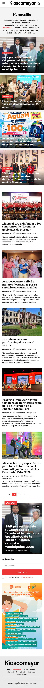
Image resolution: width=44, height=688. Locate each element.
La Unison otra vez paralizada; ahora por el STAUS (18, 342)
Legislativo (34, 28)
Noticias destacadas (20, 30)
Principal (35, 30)
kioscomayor (20, 233)
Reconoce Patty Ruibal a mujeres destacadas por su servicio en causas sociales (19, 284)
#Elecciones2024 (11, 20)
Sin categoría (20, 33)
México (6, 30)
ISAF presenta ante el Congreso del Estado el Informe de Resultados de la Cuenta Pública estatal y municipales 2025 (22, 536)
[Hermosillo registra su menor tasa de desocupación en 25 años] (22, 92)
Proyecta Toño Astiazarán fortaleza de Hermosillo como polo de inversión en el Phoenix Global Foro (22, 404)
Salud (9, 33)
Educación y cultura (14, 25)
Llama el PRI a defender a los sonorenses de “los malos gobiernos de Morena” (21, 226)
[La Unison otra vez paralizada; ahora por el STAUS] (22, 322)
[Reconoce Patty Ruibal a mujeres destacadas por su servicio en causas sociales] (22, 264)
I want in (20, 572)
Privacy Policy (27, 577)
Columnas (16, 23)
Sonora (31, 33)
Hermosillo (8, 28)
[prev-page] (4, 494)
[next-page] (24, 494)
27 (9, 494)
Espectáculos (31, 25)
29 (19, 494)
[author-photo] (14, 233)
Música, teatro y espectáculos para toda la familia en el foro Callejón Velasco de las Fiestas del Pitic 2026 (21, 467)
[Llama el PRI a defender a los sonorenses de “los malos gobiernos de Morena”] (22, 206)
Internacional (21, 28)
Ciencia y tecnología (29, 20)
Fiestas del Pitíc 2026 (10, 476)
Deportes (26, 23)
